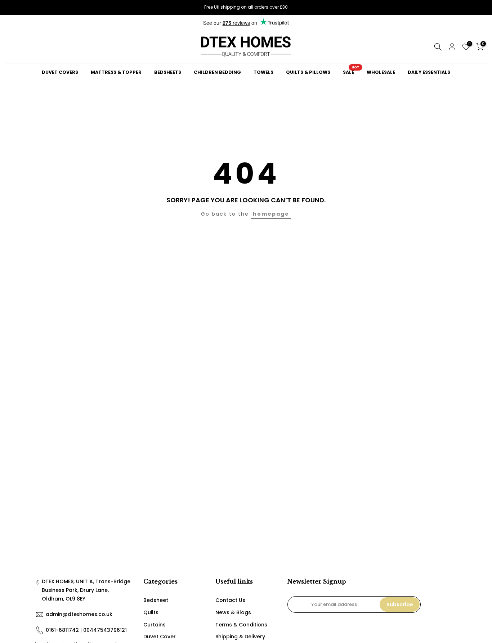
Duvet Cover (159, 636)
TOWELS (263, 72)
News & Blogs (233, 612)
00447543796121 (105, 630)
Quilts (150, 612)
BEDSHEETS (167, 72)
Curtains (154, 624)
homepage (271, 213)
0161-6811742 (62, 630)
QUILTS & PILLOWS (308, 72)
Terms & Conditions (241, 624)
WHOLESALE (381, 72)
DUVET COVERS (60, 72)
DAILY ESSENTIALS (429, 72)
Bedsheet (155, 600)
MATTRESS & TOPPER (116, 72)
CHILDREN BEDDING (217, 72)
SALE (351, 71)
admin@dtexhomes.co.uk (79, 614)
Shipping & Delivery (240, 636)
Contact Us (230, 600)
